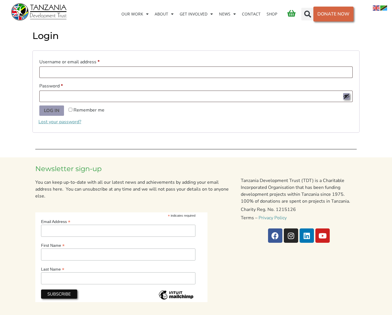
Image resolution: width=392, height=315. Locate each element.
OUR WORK (132, 14)
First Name (53, 245)
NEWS (224, 14)
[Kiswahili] (384, 8)
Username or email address (78, 61)
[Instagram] (291, 235)
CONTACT (251, 14)
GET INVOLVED (193, 14)
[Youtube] (322, 235)
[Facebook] (275, 235)
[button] (307, 14)
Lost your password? (59, 122)
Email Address (55, 221)
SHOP (272, 14)
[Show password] (346, 96)
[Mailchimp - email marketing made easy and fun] (176, 299)
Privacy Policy (273, 218)
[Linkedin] (307, 235)
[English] (376, 8)
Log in (51, 110)
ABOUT (161, 14)
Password (60, 85)
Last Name (52, 269)
